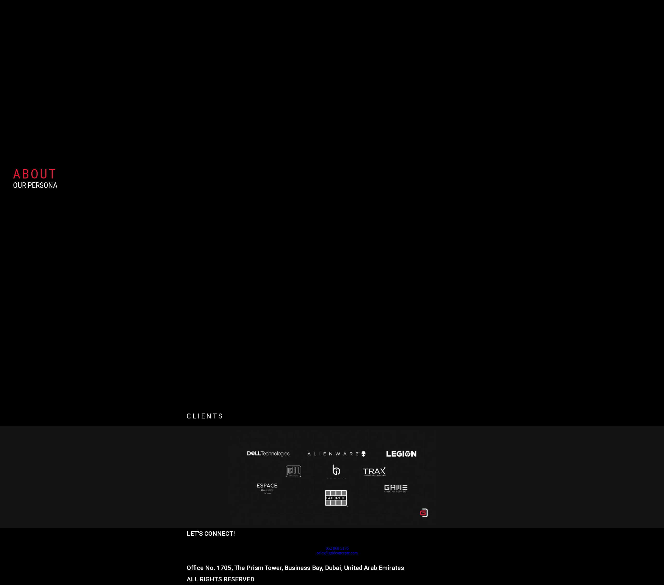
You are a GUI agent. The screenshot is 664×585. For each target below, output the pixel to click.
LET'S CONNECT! (211, 533)
